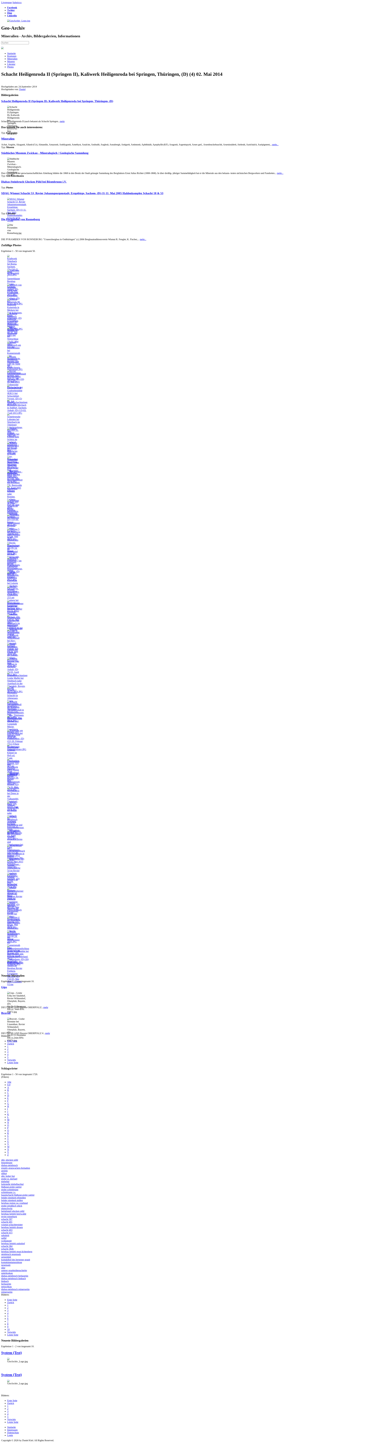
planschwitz (6, 1208)
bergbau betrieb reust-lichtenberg (16, 1251)
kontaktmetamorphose (11, 1262)
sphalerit (5, 1235)
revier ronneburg (9, 1216)
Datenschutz (13, 1432)
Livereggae (6, 2)
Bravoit (5, 1013)
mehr (62, 121)
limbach (5, 1281)
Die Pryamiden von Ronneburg (20, 219)
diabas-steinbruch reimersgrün (15, 1289)
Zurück (10, 1043)
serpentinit (6, 1257)
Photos (10, 67)
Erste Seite (12, 1041)
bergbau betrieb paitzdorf (13, 1243)
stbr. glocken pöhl (9, 1160)
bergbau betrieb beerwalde (13, 1214)
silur (3, 1267)
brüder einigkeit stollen (12, 1200)
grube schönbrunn (9, 1189)
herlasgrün (6, 1284)
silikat (4, 1173)
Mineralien (12, 58)
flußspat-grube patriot (11, 1187)
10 (8, 1329)
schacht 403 (6, 1230)
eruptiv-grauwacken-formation (15, 1168)
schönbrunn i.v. (8, 1192)
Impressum (12, 1430)
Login (10, 1435)
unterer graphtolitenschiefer (14, 1270)
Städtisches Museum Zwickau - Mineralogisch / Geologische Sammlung (44, 153)
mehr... (275, 144)
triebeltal (5, 1181)
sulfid (3, 1238)
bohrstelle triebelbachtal (12, 1184)
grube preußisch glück (11, 1205)
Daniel (22, 89)
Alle (9, 1082)
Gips (4, 987)
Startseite (11, 53)
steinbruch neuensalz (11, 1254)
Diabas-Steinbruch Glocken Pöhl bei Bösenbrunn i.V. (34, 181)
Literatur (11, 64)
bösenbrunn (6, 1162)
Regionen (11, 56)
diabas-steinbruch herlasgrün (14, 1276)
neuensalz (5, 1265)
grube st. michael (9, 1179)
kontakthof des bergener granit (15, 1259)
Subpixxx (17, 2)
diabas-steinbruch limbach (13, 1278)
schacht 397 (6, 1219)
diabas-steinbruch (9, 1165)
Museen (11, 61)
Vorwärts (11, 1060)
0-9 (8, 1084)
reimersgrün (6, 1292)
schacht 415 (6, 1232)
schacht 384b (7, 1249)
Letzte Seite (12, 1062)
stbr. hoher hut (8, 1176)
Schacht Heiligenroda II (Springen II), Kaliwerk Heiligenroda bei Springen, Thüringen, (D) (57, 101)
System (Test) (11, 1353)
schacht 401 (6, 1222)
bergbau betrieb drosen (12, 1227)
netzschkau (6, 1286)
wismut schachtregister (12, 1224)
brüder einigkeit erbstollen (13, 1197)
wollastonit (6, 1241)
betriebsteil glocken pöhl (12, 1211)
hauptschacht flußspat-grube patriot (17, 1195)
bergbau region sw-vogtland (14, 1203)
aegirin (4, 1170)
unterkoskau (7, 1273)
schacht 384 (6, 1246)
